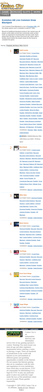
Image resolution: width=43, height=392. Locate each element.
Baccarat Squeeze (25, 61)
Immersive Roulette (25, 101)
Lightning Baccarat (36, 104)
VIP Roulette (38, 127)
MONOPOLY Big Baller (31, 113)
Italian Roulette (36, 101)
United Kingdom (24, 132)
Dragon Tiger (33, 206)
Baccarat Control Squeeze (27, 155)
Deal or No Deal (30, 172)
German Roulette (25, 95)
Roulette (33, 115)
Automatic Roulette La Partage (28, 56)
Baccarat (36, 59)
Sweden (40, 130)
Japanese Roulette (25, 104)
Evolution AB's (32, 26)
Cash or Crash (33, 78)
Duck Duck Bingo (25, 273)
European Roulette (28, 175)
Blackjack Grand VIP (35, 67)
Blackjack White (34, 73)
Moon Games (24, 223)
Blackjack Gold (24, 67)
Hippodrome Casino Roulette (33, 98)
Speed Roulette (33, 118)
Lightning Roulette (25, 107)
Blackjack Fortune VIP (34, 64)
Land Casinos (34, 329)
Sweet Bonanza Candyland (33, 121)
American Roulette (36, 198)
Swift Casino (24, 50)
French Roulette (28, 178)
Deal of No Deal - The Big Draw (29, 87)
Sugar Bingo (24, 304)
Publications (24, 329)
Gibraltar (30, 217)
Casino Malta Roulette (31, 81)
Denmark (30, 130)
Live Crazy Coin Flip (36, 107)
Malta (35, 130)
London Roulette (24, 110)
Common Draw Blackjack (27, 84)
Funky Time (36, 93)
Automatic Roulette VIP (26, 59)
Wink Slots (23, 195)
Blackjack (34, 61)
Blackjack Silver (24, 73)
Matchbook (23, 147)
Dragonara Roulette (33, 90)
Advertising (15, 329)
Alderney (29, 189)
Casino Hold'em (24, 170)
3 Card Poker (35, 53)
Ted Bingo (23, 251)
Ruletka (25, 118)
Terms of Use (23, 388)
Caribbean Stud (24, 78)
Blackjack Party (24, 70)
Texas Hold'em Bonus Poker (28, 124)
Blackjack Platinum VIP (35, 70)
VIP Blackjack (30, 127)
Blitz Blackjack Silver (32, 76)
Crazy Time (38, 84)
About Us (7, 329)
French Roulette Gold (26, 93)
